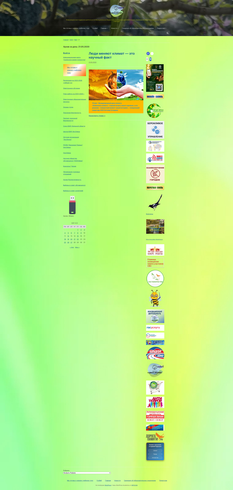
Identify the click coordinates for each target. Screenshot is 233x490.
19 (68, 239)
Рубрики (66, 470)
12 (68, 236)
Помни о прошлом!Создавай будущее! (155, 445)
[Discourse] (148, 54)
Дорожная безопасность (72, 113)
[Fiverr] (152, 54)
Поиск (167, 33)
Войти (66, 53)
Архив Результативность (72, 180)
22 (78, 239)
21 (74, 239)
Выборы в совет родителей (73, 191)
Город (155, 454)
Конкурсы (67, 166)
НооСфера (67, 153)
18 (65, 239)
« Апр (72, 247)
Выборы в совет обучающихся (74, 185)
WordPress (108, 485)
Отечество (155, 457)
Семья (155, 450)
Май (75, 39)
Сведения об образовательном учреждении (138, 28)
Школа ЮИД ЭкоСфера (71, 132)
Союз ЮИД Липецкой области (74, 126)
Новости (114, 28)
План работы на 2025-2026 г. (73, 94)
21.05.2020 (92, 62)
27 (71, 242)
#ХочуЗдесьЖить (150, 239)
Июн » (77, 247)
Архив (74, 166)
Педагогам (161, 28)
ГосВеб (95, 28)
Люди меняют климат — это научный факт (112, 55)
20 (71, 239)
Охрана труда (68, 107)
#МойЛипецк (159, 239)
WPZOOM (134, 485)
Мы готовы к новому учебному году (76, 28)
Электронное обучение (71, 88)
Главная (103, 28)
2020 (71, 39)
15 (78, 236)
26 (68, 242)
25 (65, 242)
